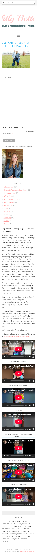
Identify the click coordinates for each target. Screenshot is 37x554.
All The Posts (8, 187)
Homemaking (9, 202)
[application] (18, 349)
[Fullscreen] (33, 357)
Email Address (8, 133)
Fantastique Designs (27, 551)
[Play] (4, 357)
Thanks (6, 224)
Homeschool (8, 205)
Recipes (6, 221)
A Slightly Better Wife (18, 19)
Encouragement (9, 193)
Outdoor (7, 215)
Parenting (7, 218)
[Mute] (30, 357)
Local (6, 208)
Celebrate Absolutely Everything (15, 190)
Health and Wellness (11, 199)
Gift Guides (8, 196)
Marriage (7, 211)
